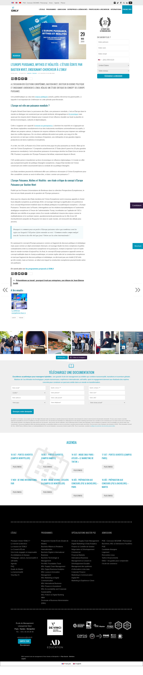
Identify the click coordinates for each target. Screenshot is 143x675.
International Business (80, 558)
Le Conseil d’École (18, 549)
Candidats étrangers (109, 549)
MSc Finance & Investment (51, 586)
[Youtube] (130, 3)
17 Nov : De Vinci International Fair (24, 481)
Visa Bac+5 (15, 575)
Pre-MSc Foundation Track (51, 563)
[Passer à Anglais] (16, 2)
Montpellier (31, 629)
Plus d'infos (17, 467)
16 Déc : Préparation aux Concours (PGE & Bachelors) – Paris (85, 483)
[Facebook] (121, 3)
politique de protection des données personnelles (103, 426)
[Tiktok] (118, 3)
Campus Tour (24, 641)
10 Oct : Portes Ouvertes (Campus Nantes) (52, 456)
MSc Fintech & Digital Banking (52, 595)
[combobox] (67, 388)
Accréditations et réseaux (20, 555)
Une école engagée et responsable (24, 552)
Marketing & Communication (82, 575)
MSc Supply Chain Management (53, 566)
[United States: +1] (99, 59)
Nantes (22, 629)
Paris (16, 629)
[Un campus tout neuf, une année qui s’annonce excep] (59, 342)
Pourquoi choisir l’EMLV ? (20, 541)
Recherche (16, 55)
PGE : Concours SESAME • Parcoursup (35, 3)
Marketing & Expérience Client (83, 580)
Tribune (34, 73)
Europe (29, 73)
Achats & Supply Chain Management (85, 541)
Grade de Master (17, 569)
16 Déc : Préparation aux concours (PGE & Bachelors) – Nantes (115, 483)
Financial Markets (78, 555)
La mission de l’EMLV (19, 546)
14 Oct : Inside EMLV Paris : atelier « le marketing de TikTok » (83, 458)
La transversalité (17, 572)
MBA (43, 597)
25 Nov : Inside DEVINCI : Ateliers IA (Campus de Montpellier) (55, 481)
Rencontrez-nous (108, 555)
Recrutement (25, 645)
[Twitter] (124, 3)
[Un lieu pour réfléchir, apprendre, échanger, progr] (35, 342)
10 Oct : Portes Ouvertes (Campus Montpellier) (22, 456)
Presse (63, 3)
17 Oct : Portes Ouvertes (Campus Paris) (117, 456)
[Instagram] (114, 3)
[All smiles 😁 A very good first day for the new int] (11, 342)
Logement (105, 552)
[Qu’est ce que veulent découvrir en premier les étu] (107, 342)
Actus (51, 3)
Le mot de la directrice (19, 544)
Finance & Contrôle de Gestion (83, 546)
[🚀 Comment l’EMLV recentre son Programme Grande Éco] (131, 342)
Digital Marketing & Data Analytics (84, 544)
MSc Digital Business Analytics (52, 569)
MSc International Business (51, 583)
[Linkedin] (127, 3)
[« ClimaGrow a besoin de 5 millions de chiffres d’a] (83, 342)
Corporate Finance (78, 572)
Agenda (56, 3)
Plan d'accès (64, 656)
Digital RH (75, 578)
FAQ (12, 566)
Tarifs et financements (110, 558)
